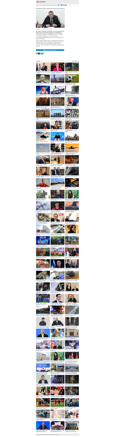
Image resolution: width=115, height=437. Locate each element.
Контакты (57, 434)
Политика (43, 434)
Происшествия (52, 434)
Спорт (49, 434)
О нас (55, 434)
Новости (38, 28)
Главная (37, 434)
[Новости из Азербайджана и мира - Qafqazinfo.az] (41, 2)
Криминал (46, 434)
